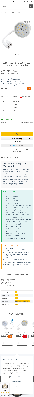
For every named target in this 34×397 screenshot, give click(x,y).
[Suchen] (31, 6)
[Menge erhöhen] (31, 129)
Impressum (6, 377)
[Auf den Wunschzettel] (29, 22)
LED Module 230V (12, 72)
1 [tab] (15, 54)
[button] (24, 1)
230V (16, 295)
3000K (16, 304)
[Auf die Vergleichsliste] (25, 22)
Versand (15, 96)
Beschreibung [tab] (6, 157)
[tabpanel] (17, 35)
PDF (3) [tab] (16, 157)
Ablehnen (17, 391)
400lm (16, 298)
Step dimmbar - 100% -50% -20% (22, 301)
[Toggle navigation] (2, 1)
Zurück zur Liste (6, 12)
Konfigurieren (17, 386)
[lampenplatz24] (10, 2)
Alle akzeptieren (17, 381)
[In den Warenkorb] (2, 18)
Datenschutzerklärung (16, 377)
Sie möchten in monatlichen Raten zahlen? (17, 150)
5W (16, 292)
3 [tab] (18, 54)
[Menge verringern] (3, 129)
